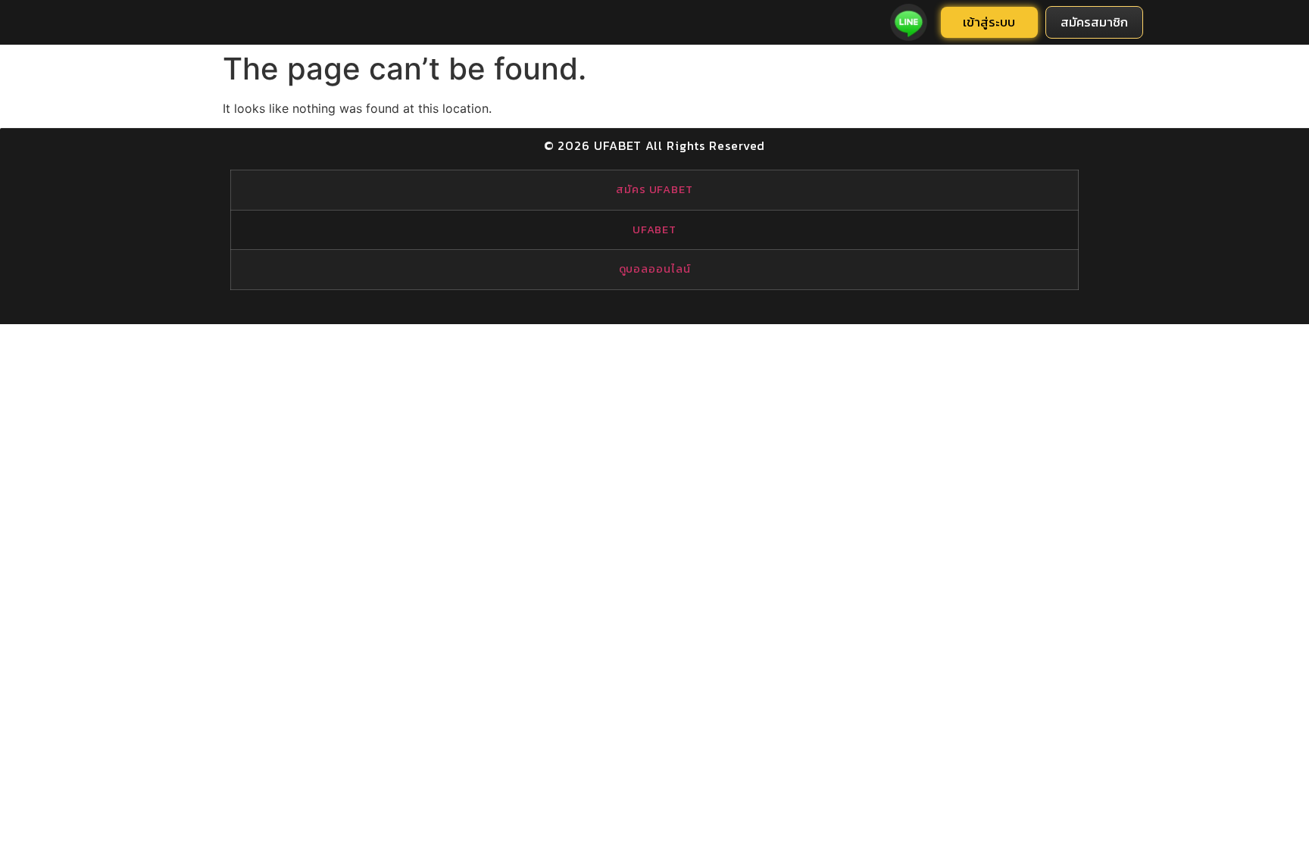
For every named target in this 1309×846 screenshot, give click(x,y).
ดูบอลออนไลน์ (655, 269)
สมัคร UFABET (654, 189)
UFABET (654, 229)
